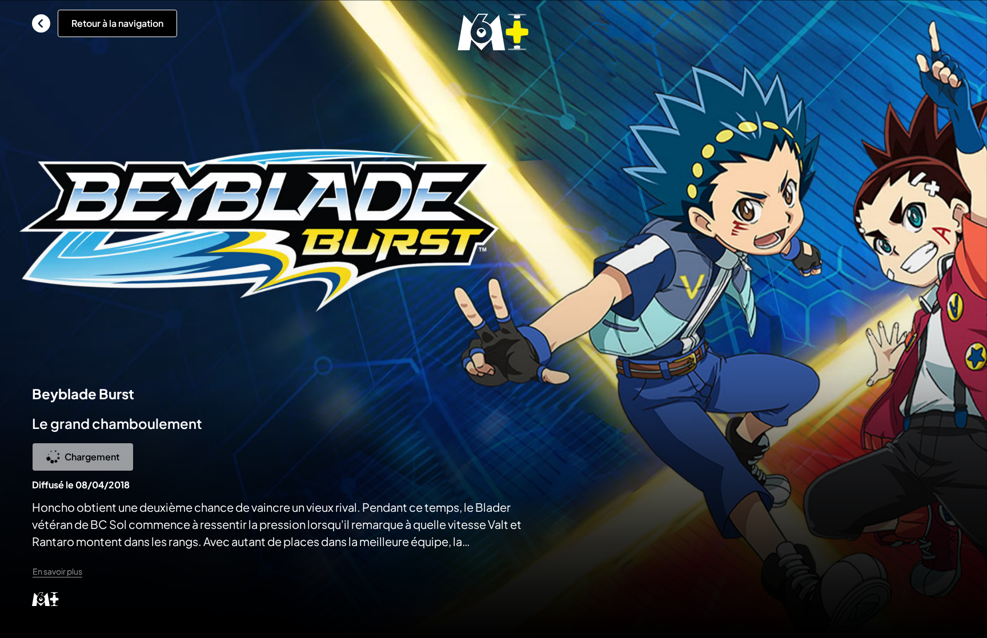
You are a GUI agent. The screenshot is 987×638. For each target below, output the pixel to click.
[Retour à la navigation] (41, 23)
